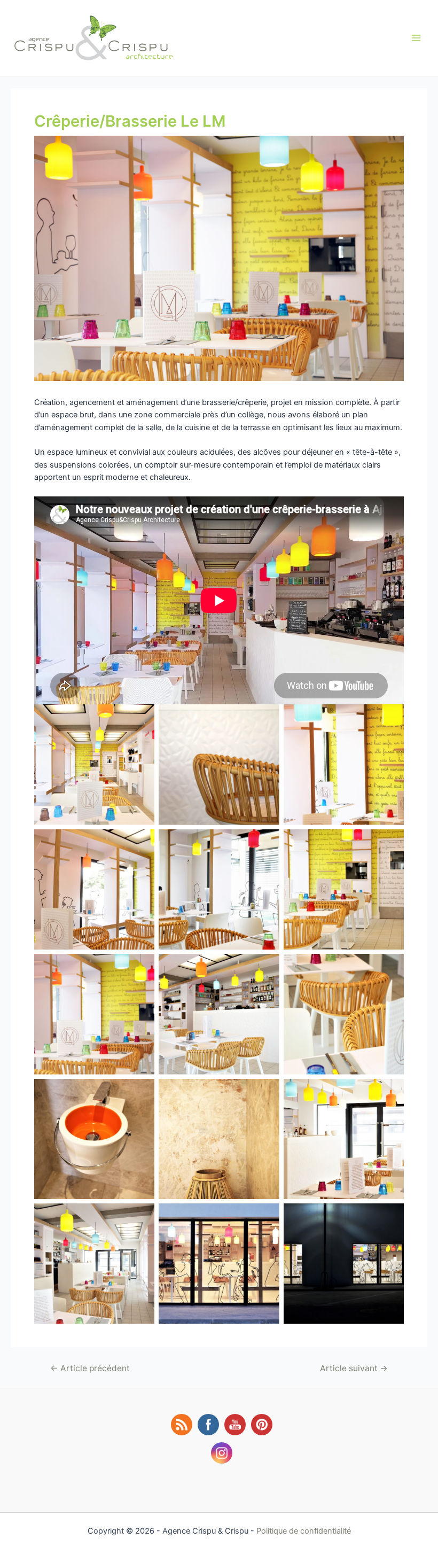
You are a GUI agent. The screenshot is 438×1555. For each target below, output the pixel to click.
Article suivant (354, 1368)
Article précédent (90, 1368)
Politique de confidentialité (303, 1531)
